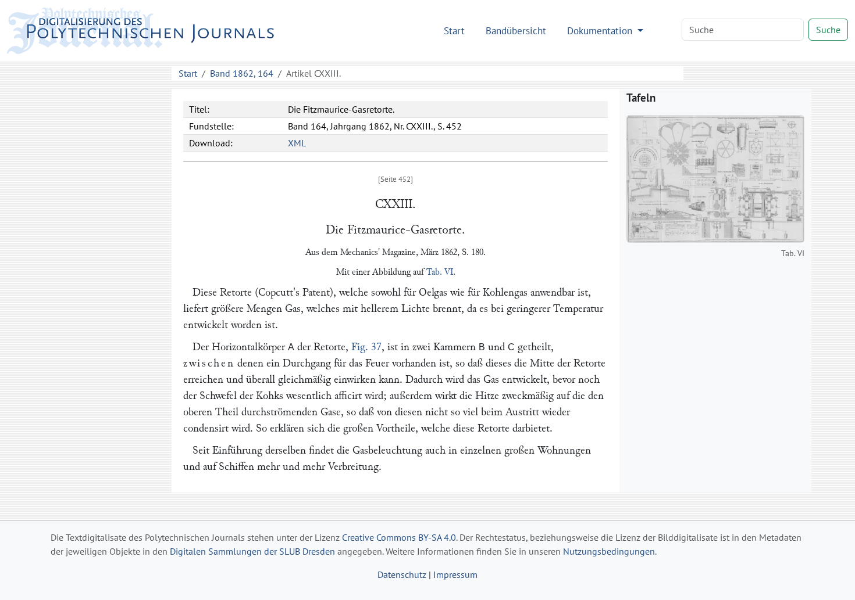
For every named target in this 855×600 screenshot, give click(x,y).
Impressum (455, 574)
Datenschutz (401, 574)
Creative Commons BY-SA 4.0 (399, 537)
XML (297, 143)
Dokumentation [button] (601, 30)
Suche (828, 29)
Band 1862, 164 (241, 73)
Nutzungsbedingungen (609, 551)
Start (454, 30)
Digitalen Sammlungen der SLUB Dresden (252, 551)
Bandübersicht (516, 30)
